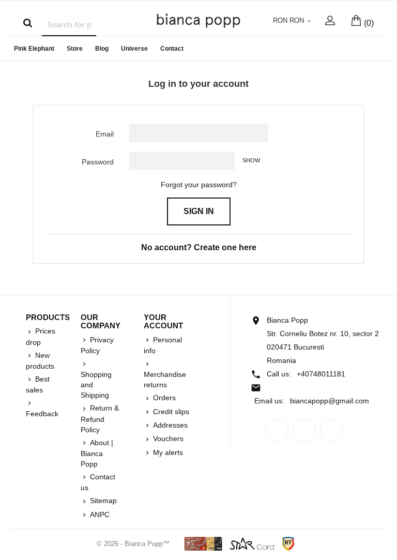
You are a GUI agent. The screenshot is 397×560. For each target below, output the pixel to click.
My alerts (167, 452)
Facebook (277, 430)
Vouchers (167, 438)
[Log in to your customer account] (330, 23)
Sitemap (102, 500)
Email (105, 134)
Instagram (331, 430)
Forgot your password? (199, 184)
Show (251, 160)
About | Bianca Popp (97, 453)
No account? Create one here (198, 247)
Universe (134, 48)
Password (98, 162)
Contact (172, 48)
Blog (102, 48)
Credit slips (170, 411)
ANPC (99, 514)
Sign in (199, 211)
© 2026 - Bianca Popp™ (134, 544)
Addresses (169, 425)
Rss (304, 430)
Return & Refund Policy (100, 418)
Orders (163, 397)
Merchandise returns (165, 379)
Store (75, 48)
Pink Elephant (34, 48)
